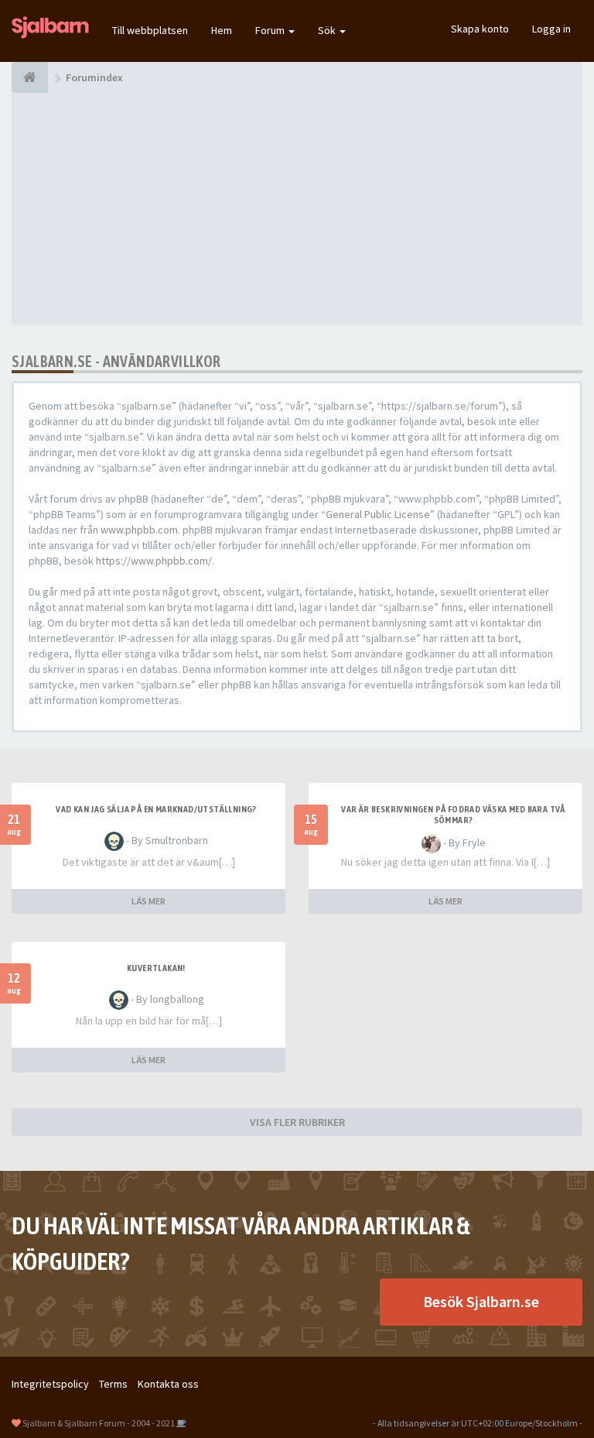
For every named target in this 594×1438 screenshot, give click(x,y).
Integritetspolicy (50, 1384)
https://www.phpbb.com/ (154, 561)
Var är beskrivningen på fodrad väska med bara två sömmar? (453, 814)
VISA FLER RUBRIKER (297, 1122)
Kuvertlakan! (156, 968)
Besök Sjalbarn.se (481, 1301)
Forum (271, 30)
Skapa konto (480, 29)
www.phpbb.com (139, 530)
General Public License (378, 514)
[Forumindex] (30, 77)
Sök (328, 30)
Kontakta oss (168, 1384)
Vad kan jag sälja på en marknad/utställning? (156, 809)
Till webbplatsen (150, 30)
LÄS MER (148, 901)
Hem (221, 30)
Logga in (551, 29)
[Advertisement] (297, 209)
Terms (113, 1384)
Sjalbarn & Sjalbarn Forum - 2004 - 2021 (98, 1423)
